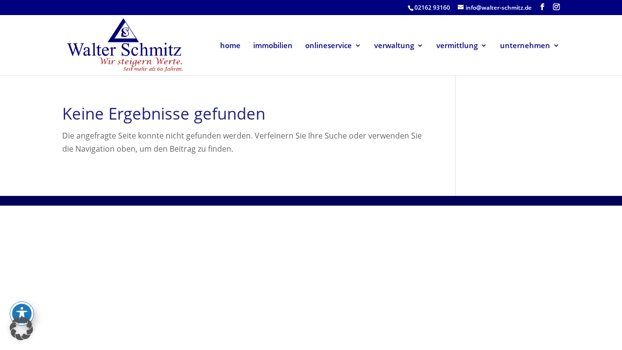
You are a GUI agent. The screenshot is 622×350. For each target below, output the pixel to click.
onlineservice (328, 46)
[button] (21, 328)
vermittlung (457, 46)
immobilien (273, 46)
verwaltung (394, 46)
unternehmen (525, 46)
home (230, 46)
